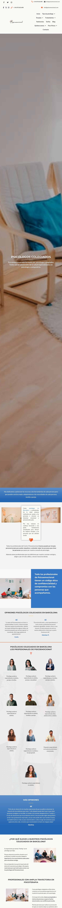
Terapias (38, 18)
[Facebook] (3, 2)
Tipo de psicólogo (47, 14)
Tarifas (48, 22)
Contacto (46, 29)
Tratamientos (49, 18)
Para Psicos (51, 25)
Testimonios (40, 22)
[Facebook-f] (3, 7)
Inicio (38, 14)
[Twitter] (7, 2)
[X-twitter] (6, 7)
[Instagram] (11, 2)
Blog (53, 22)
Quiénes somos (39, 25)
